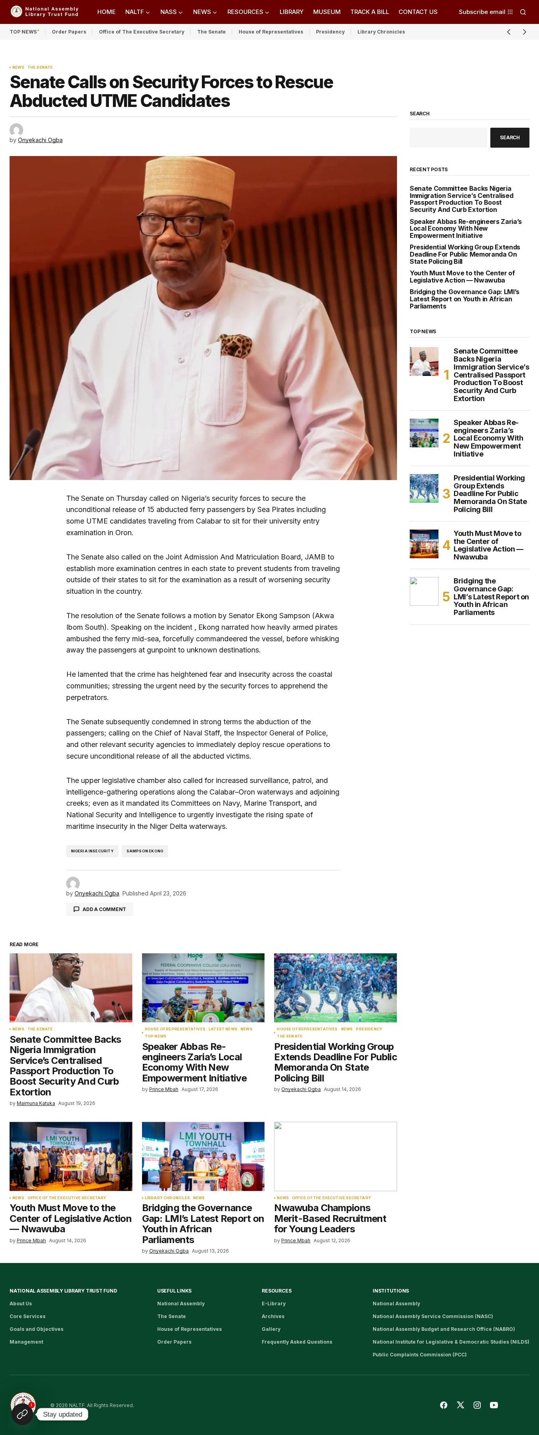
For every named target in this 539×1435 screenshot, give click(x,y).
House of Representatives (271, 32)
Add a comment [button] (104, 909)
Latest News (223, 1029)
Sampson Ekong (144, 851)
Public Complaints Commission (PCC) (420, 1355)
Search (420, 114)
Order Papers (69, 32)
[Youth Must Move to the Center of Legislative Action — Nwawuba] (71, 1156)
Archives (273, 1316)
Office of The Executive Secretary (141, 32)
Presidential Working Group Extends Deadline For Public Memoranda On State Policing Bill (465, 254)
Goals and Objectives (36, 1329)
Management (26, 1342)
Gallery (271, 1329)
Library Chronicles (381, 32)
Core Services (27, 1316)
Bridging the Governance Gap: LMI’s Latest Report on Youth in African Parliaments (464, 299)
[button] (523, 12)
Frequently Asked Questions (297, 1342)
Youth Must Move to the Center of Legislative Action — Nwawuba (462, 277)
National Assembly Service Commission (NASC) (433, 1316)
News (18, 67)
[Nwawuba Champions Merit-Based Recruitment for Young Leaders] (335, 1156)
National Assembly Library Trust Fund (63, 1291)
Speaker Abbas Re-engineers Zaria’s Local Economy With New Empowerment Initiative (466, 228)
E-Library (274, 1304)
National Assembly (181, 1304)
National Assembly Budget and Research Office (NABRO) (444, 1329)
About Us (21, 1304)
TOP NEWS (23, 32)
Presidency (330, 32)
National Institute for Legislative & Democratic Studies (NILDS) (451, 1342)
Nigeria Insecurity (92, 851)
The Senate (211, 32)
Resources (276, 1291)
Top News (155, 1036)
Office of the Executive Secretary (67, 1198)
